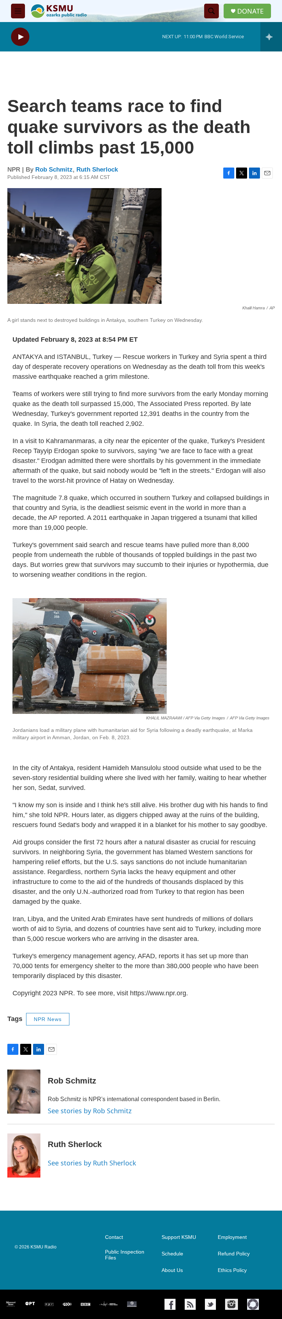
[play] (20, 37)
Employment (232, 1237)
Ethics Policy (232, 1270)
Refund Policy (234, 1254)
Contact (114, 1237)
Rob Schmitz (54, 169)
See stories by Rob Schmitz (89, 1110)
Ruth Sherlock (97, 169)
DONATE (250, 11)
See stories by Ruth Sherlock (92, 1162)
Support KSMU (179, 1237)
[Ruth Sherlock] (23, 1155)
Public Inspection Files (124, 1255)
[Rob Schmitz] (23, 1092)
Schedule (172, 1254)
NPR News (48, 1019)
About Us (172, 1270)
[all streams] (271, 36)
